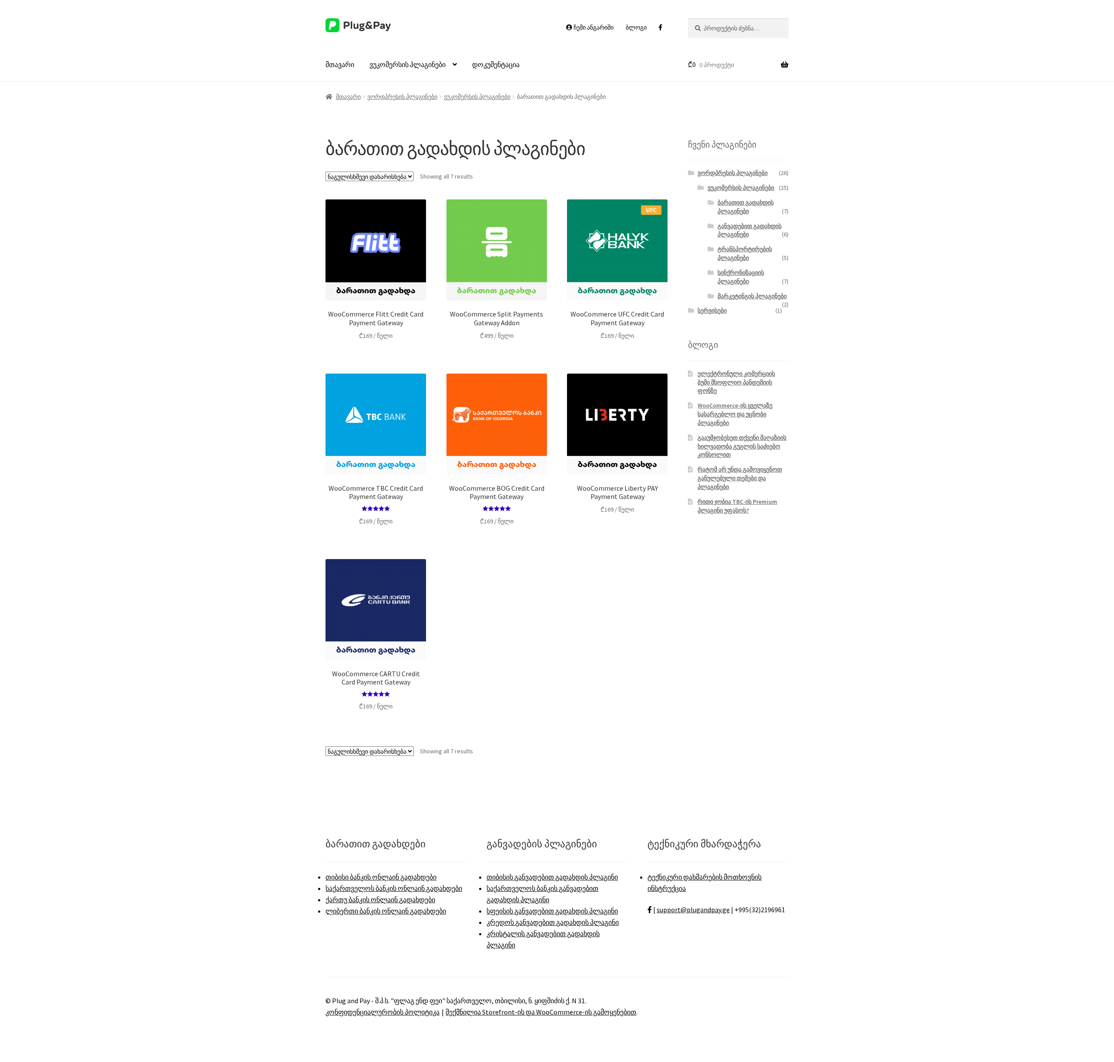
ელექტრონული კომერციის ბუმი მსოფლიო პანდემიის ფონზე (736, 382)
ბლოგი (636, 27)
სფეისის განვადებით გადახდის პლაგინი (552, 911)
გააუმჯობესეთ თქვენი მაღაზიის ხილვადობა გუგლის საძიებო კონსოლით (742, 446)
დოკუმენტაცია (496, 64)
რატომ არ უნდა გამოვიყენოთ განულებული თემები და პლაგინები (740, 478)
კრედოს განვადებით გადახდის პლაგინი (553, 922)
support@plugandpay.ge (693, 909)
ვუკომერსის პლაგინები (407, 64)
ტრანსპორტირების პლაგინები (745, 253)
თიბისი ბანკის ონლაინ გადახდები (380, 877)
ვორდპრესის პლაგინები (402, 97)
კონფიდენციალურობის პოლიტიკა (382, 1012)
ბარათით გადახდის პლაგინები (746, 207)
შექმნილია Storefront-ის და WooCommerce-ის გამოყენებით (541, 1012)
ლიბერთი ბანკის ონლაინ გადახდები (385, 911)
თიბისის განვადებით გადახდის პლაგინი (552, 877)
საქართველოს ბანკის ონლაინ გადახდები (393, 888)
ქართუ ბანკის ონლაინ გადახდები (380, 899)
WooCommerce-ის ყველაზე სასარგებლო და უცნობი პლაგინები (735, 414)
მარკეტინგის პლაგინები (752, 296)
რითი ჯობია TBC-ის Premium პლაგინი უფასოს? (737, 506)
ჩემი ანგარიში (593, 27)
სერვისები (712, 310)
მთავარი (339, 64)
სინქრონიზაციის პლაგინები (741, 277)
